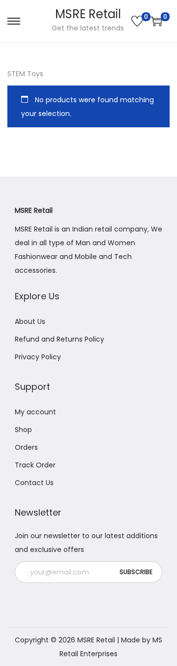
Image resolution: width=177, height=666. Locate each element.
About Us (30, 321)
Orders (26, 447)
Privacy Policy (38, 357)
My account (35, 412)
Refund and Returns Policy (59, 339)
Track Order (35, 465)
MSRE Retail (88, 14)
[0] (137, 21)
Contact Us (34, 483)
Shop (23, 429)
